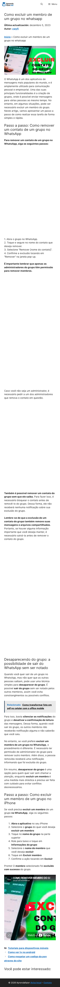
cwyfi (15, 28)
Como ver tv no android (21, 952)
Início (7, 37)
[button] (41, 4)
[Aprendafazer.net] (8, 4)
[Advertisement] (30, 179)
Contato (48, 982)
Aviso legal (35, 982)
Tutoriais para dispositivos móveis (28, 948)
